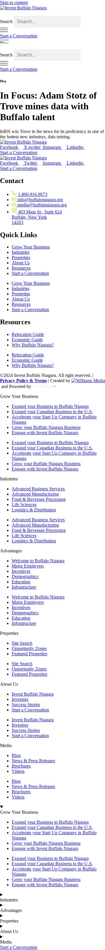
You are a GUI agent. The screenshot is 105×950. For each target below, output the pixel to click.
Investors (20, 699)
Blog (16, 755)
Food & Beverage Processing (39, 499)
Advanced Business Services (38, 488)
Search (6, 21)
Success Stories (26, 704)
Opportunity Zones (29, 648)
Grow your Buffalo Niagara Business (46, 427)
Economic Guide (27, 339)
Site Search (22, 643)
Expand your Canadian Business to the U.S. (52, 411)
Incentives (21, 571)
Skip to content (14, 2)
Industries (20, 252)
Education (21, 581)
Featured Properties (29, 653)
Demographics (25, 576)
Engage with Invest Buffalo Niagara (45, 432)
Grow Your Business (31, 246)
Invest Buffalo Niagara (33, 694)
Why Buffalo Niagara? (33, 344)
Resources (21, 267)
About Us (21, 262)
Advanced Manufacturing (35, 494)
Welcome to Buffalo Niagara (38, 560)
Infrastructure (24, 587)
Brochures (21, 765)
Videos (18, 771)
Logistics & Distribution (34, 509)
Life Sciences (24, 504)
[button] (52, 13)
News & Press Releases (33, 760)
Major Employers (28, 565)
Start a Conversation (30, 273)
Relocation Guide (28, 334)
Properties (21, 257)
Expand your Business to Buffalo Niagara (50, 406)
